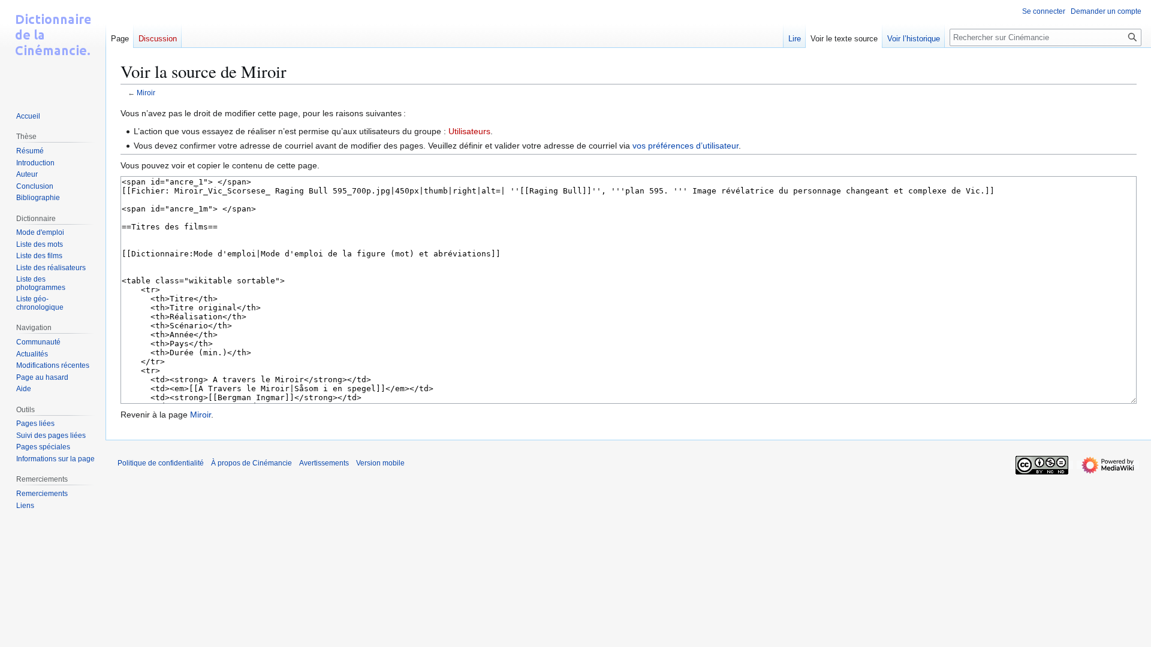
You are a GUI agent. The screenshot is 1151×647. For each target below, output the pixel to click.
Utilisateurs (469, 131)
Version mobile (380, 463)
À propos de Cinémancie (251, 463)
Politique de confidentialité (160, 463)
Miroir (146, 92)
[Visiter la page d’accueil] (53, 48)
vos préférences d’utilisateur (685, 145)
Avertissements (324, 463)
